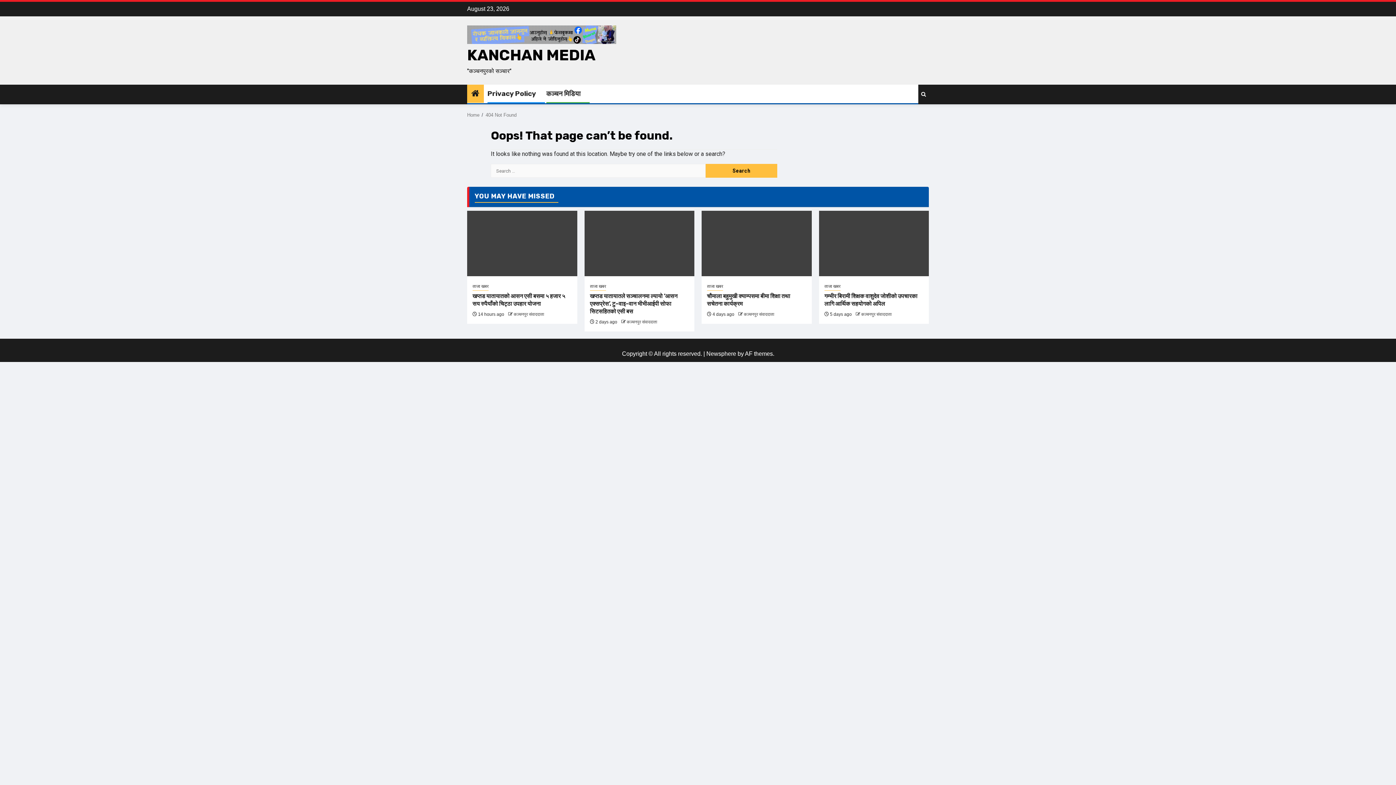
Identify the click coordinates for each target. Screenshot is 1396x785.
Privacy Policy (512, 93)
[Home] (476, 94)
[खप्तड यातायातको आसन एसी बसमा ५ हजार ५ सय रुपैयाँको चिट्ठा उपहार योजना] (522, 243)
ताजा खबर (481, 286)
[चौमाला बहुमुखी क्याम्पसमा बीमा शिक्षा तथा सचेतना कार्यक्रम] (757, 243)
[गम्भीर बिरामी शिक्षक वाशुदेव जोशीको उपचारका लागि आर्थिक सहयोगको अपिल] (874, 243)
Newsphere (721, 354)
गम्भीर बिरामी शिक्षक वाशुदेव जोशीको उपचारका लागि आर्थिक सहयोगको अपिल (871, 300)
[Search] (923, 94)
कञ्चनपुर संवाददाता (529, 314)
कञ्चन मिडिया (563, 93)
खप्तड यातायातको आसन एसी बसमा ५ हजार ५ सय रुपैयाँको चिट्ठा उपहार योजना (519, 300)
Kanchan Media (531, 55)
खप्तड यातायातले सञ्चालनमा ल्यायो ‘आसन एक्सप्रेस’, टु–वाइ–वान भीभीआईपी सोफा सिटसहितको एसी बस (634, 304)
